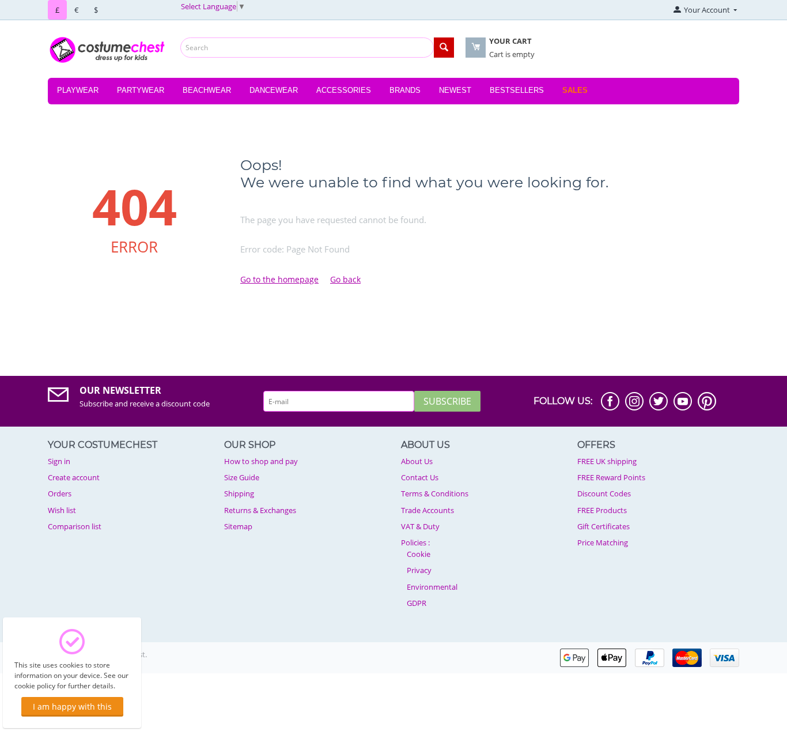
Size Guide (241, 477)
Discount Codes (604, 493)
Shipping (239, 493)
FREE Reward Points (611, 477)
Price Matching (602, 542)
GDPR (416, 603)
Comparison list (74, 526)
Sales (575, 90)
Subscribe (447, 401)
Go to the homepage (279, 279)
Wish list (62, 510)
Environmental (432, 587)
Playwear (78, 90)
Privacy (419, 570)
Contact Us (419, 477)
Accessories (343, 90)
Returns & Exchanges (260, 510)
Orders (59, 493)
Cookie (418, 554)
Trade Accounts (427, 510)
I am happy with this (72, 706)
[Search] (444, 47)
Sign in (59, 461)
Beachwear (207, 90)
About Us (417, 461)
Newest (455, 90)
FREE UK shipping (607, 461)
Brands (405, 90)
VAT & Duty (420, 526)
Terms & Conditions (434, 493)
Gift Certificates (603, 526)
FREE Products (602, 510)
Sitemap (238, 526)
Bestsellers (517, 90)
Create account (74, 477)
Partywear (140, 90)
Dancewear (273, 90)
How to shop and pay (261, 461)
